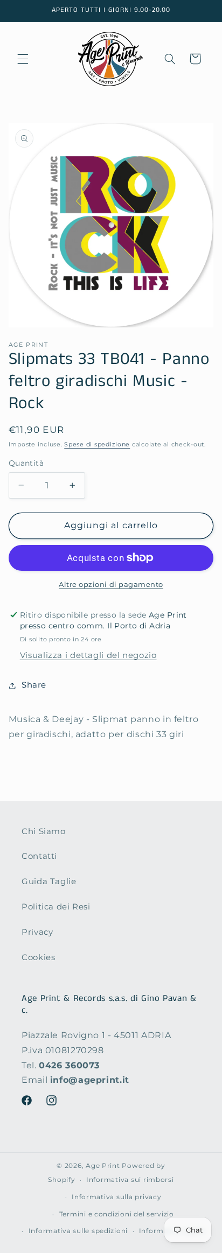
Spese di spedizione (97, 444)
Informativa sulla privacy (116, 1197)
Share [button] (34, 685)
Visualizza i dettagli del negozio (88, 655)
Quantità (26, 463)
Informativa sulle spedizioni (78, 1231)
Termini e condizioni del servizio (116, 1214)
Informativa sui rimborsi (130, 1180)
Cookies (38, 957)
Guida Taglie (49, 881)
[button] (22, 58)
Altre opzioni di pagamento (111, 584)
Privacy (37, 932)
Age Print (103, 1166)
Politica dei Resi (56, 907)
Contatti (39, 856)
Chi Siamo (44, 831)
